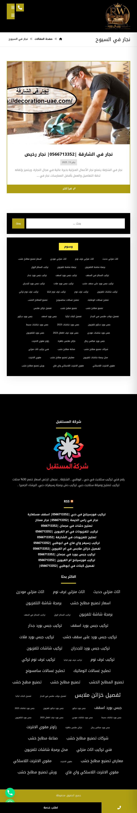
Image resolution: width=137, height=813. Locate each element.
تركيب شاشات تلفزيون (107, 292)
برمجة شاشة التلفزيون (95, 267)
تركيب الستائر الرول (39, 267)
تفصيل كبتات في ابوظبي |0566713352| (67, 566)
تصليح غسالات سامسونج (67, 300)
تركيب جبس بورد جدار (37, 275)
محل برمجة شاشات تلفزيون (95, 357)
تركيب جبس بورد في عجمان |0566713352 (66, 554)
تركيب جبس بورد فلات (63, 284)
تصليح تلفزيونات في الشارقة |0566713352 (67, 537)
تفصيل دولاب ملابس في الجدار (104, 316)
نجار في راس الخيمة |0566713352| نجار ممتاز (66, 520)
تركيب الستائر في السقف (97, 275)
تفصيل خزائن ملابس (43, 308)
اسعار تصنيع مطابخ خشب (29, 259)
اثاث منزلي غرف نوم (84, 259)
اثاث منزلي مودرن (58, 259)
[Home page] (60, 39)
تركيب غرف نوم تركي (28, 292)
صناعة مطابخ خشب (66, 349)
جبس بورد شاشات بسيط (37, 325)
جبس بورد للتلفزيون (35, 333)
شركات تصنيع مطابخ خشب (96, 349)
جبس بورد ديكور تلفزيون (99, 325)
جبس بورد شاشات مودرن (98, 333)
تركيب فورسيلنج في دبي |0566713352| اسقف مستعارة (67, 514)
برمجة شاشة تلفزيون (66, 267)
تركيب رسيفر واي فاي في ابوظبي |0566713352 (67, 543)
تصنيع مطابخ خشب (94, 308)
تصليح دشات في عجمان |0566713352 (67, 526)
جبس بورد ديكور (25, 316)
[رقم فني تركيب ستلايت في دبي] (117, 16)
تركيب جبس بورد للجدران (34, 284)
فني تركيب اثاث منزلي (38, 349)
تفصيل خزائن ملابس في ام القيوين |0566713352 (67, 548)
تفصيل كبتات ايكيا (73, 316)
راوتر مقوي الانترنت (40, 341)
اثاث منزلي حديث (110, 259)
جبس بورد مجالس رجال (94, 341)
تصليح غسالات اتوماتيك (98, 300)
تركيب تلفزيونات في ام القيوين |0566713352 (66, 531)
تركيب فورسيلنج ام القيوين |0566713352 (66, 560)
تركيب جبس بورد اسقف (66, 275)
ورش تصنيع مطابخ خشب (33, 366)
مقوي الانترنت (34, 357)
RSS (67, 501)
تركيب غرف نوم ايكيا (56, 292)
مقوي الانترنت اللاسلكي (104, 366)
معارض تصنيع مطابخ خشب (62, 357)
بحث (18, 223)
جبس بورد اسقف (49, 316)
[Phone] (10, 792)
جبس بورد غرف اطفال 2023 (65, 333)
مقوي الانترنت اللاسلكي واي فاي (68, 366)
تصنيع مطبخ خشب (68, 308)
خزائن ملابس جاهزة (66, 341)
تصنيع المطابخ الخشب (37, 300)
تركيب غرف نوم (81, 292)
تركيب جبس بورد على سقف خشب (97, 284)
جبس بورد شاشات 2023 (68, 325)
